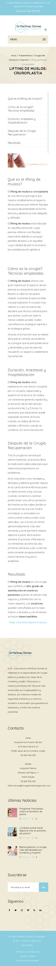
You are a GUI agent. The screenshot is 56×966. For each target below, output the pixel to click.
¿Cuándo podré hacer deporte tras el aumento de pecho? (32, 830)
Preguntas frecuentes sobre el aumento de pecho (31, 811)
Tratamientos (25, 55)
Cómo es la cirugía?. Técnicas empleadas (21, 108)
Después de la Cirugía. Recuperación (22, 132)
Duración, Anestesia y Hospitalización (21, 120)
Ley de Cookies (27, 956)
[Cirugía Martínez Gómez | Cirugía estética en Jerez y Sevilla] (28, 28)
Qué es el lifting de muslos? (25, 98)
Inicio (13, 55)
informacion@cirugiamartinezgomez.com (29, 785)
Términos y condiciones (28, 951)
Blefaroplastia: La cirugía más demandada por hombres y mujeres (33, 850)
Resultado (14, 143)
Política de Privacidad (27, 960)
